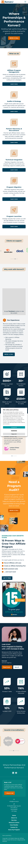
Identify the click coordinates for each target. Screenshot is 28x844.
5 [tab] (13, 750)
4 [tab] (12, 750)
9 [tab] (17, 750)
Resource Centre (14, 822)
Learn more (14, 84)
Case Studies (14, 825)
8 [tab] (16, 750)
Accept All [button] (14, 427)
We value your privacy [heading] (11, 410)
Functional (12, 311)
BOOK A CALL (14, 38)
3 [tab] (11, 750)
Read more (6, 667)
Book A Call (10, 793)
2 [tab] (10, 750)
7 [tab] (15, 750)
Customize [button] (14, 430)
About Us (14, 818)
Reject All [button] (14, 434)
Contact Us (14, 827)
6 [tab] (14, 750)
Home (14, 815)
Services (14, 820)
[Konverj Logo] (7, 2)
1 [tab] (9, 750)
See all (17, 667)
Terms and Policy (6, 835)
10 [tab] (18, 750)
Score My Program (14, 829)
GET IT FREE (7, 578)
